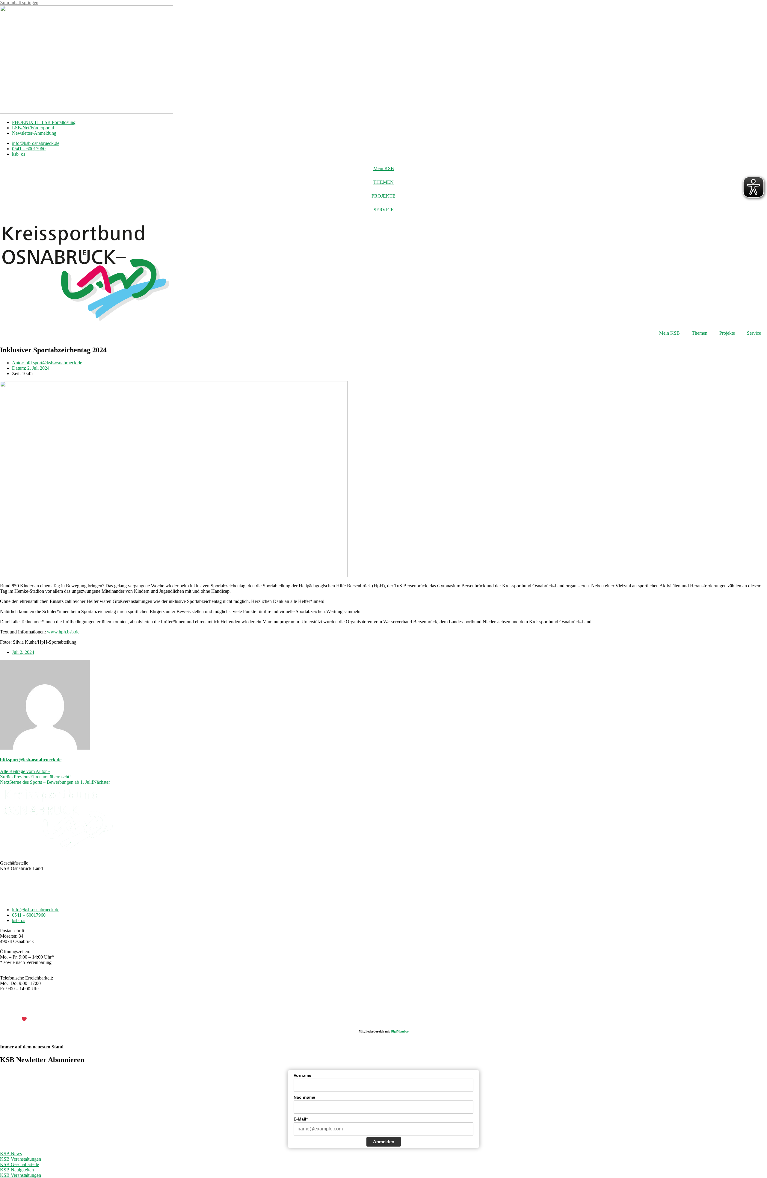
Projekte (727, 333)
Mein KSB (383, 168)
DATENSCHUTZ (399, 1009)
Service (754, 333)
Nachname (304, 1097)
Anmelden (383, 1141)
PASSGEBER (48, 1019)
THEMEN (383, 182)
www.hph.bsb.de (63, 631)
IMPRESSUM (364, 1009)
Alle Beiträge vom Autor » (25, 771)
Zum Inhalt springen (19, 2)
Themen (699, 333)
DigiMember (400, 1031)
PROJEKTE (383, 195)
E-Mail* (301, 1119)
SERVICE (384, 209)
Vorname (302, 1075)
